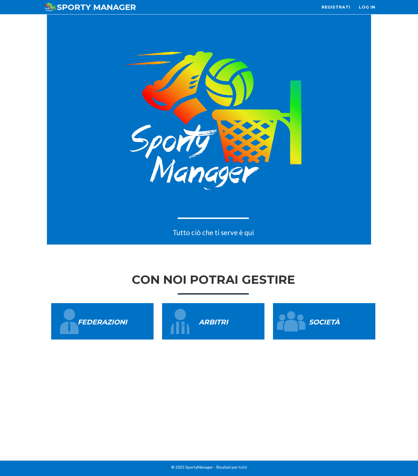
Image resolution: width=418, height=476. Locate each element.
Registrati (336, 7)
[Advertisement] (209, 416)
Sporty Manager (96, 7)
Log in (367, 7)
